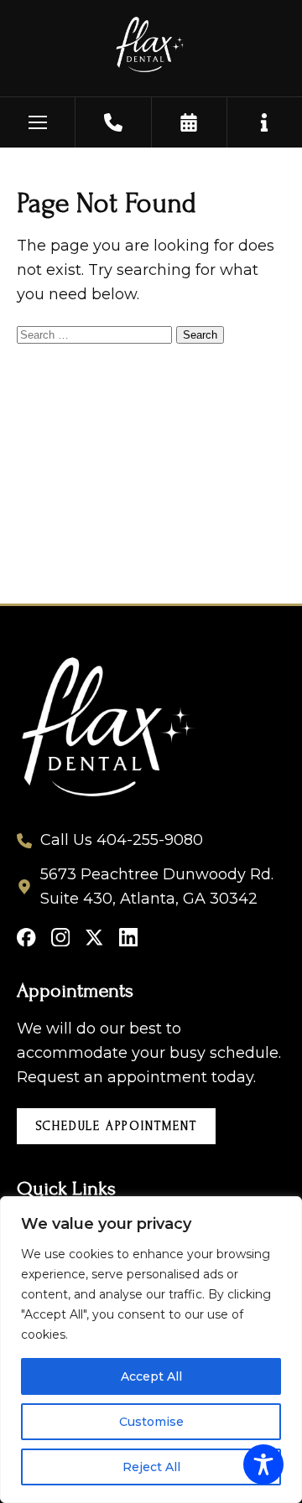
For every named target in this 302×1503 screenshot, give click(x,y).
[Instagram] (60, 937)
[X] (94, 937)
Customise (151, 1421)
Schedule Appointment (116, 1126)
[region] (151, 1349)
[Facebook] (26, 937)
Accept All (151, 1376)
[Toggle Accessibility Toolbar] (263, 1464)
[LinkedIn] (128, 937)
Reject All (151, 1466)
